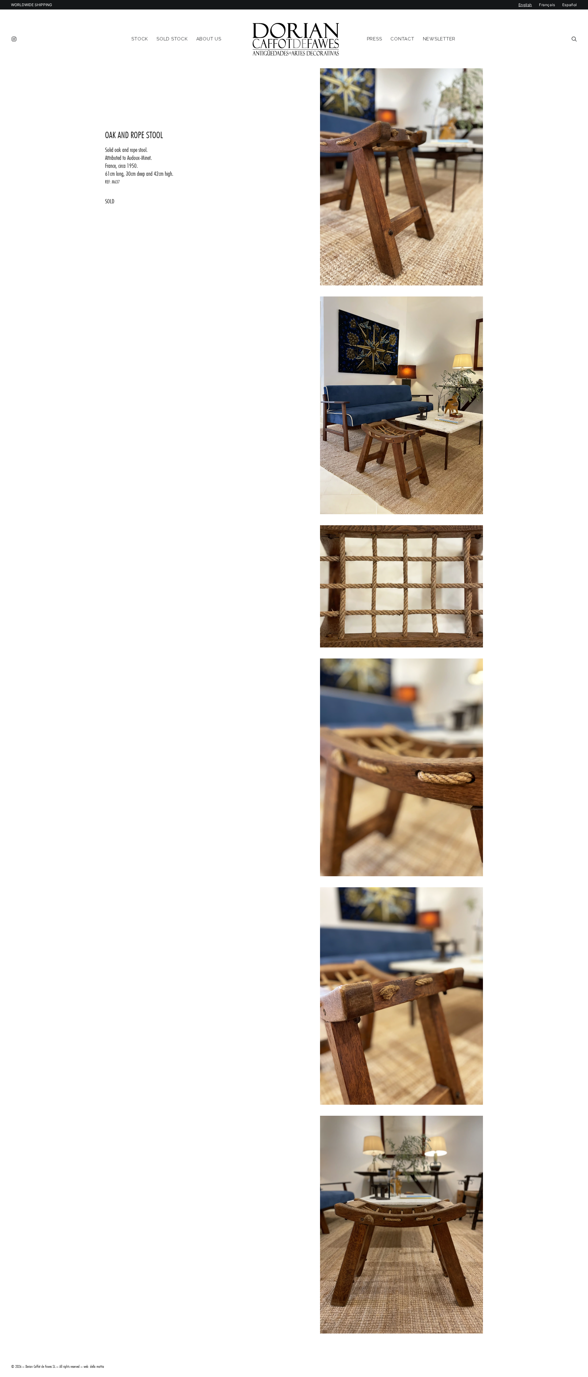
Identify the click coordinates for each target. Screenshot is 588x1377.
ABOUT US (208, 39)
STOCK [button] (139, 39)
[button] (15, 38)
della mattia (97, 1366)
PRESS (374, 39)
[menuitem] (15, 38)
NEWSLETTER (439, 39)
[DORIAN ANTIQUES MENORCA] (295, 39)
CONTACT (402, 39)
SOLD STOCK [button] (172, 39)
